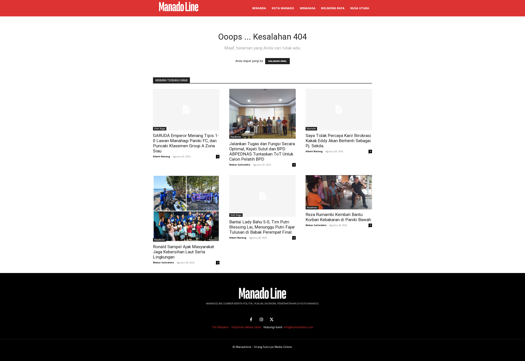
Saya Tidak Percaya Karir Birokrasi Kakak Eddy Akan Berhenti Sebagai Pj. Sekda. (338, 140)
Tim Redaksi (220, 327)
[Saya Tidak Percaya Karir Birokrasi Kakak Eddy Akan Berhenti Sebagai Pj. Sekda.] (339, 109)
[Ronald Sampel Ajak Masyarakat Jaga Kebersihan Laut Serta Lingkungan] (186, 208)
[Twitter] (271, 320)
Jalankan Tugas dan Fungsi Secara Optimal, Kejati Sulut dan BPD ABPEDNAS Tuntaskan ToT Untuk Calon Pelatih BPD (262, 151)
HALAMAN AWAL (277, 61)
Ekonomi (311, 128)
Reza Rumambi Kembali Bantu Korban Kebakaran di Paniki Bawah (338, 217)
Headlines (236, 136)
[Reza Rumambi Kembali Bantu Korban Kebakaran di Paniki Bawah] (339, 192)
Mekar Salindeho (239, 164)
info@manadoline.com (298, 327)
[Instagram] (261, 320)
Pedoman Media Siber (246, 327)
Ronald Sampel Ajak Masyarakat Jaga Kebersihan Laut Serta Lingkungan (183, 251)
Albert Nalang (161, 156)
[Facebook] (251, 320)
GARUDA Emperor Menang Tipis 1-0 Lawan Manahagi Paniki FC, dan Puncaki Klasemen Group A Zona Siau (186, 143)
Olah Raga (159, 128)
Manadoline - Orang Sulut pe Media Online (264, 347)
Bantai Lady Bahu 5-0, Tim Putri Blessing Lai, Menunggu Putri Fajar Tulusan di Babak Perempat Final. (262, 227)
